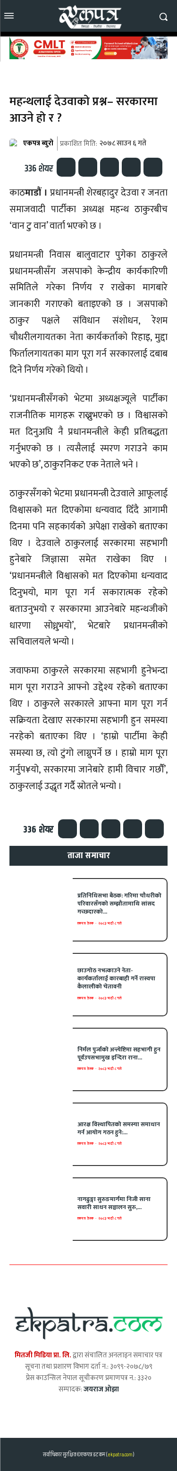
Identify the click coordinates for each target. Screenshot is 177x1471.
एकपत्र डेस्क (85, 923)
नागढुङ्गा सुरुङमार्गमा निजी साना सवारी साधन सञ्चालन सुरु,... (114, 1203)
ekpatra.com (119, 1455)
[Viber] (131, 167)
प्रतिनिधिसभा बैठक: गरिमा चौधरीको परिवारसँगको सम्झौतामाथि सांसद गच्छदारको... (119, 903)
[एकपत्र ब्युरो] (15, 143)
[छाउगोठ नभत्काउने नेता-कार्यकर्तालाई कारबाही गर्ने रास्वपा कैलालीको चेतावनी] (41, 984)
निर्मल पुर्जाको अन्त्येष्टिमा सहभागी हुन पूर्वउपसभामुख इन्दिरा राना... (118, 1053)
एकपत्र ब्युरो (38, 143)
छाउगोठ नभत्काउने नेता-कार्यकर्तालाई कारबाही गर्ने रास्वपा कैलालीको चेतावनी (116, 978)
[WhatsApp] (109, 167)
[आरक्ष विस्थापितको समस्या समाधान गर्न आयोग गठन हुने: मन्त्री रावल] (41, 1134)
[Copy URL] (152, 167)
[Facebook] (66, 167)
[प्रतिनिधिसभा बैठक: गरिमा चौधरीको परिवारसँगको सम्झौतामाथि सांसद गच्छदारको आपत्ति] (41, 910)
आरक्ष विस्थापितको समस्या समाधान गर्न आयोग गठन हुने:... (118, 1128)
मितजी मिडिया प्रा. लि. (43, 1355)
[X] (87, 167)
